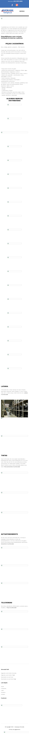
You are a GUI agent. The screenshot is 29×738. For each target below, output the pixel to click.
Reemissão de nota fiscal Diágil (8, 679)
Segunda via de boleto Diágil (8, 675)
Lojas (2, 690)
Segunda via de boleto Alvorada (8, 673)
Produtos (3, 692)
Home (2, 686)
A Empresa (3, 688)
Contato (3, 694)
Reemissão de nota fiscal (7, 677)
